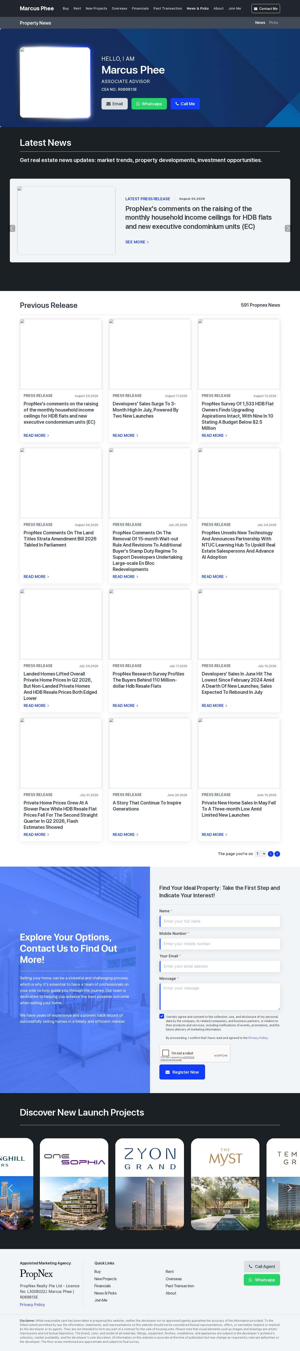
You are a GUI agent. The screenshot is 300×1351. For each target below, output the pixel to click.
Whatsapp (151, 103)
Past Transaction (168, 8)
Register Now (185, 1072)
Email (117, 103)
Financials (140, 8)
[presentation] (11, 228)
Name (165, 911)
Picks (273, 22)
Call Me (187, 103)
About (219, 8)
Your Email (170, 956)
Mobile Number (174, 933)
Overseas (119, 8)
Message (169, 978)
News (260, 22)
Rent (77, 8)
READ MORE (35, 435)
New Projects (96, 8)
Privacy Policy (258, 1038)
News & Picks (198, 8)
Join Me (234, 8)
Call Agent (264, 1266)
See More (135, 242)
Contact (268, 8)
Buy (66, 8)
